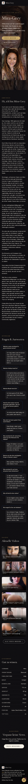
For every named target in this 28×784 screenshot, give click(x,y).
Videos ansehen (11, 38)
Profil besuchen (14, 746)
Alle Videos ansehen (14, 641)
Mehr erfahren (9, 42)
